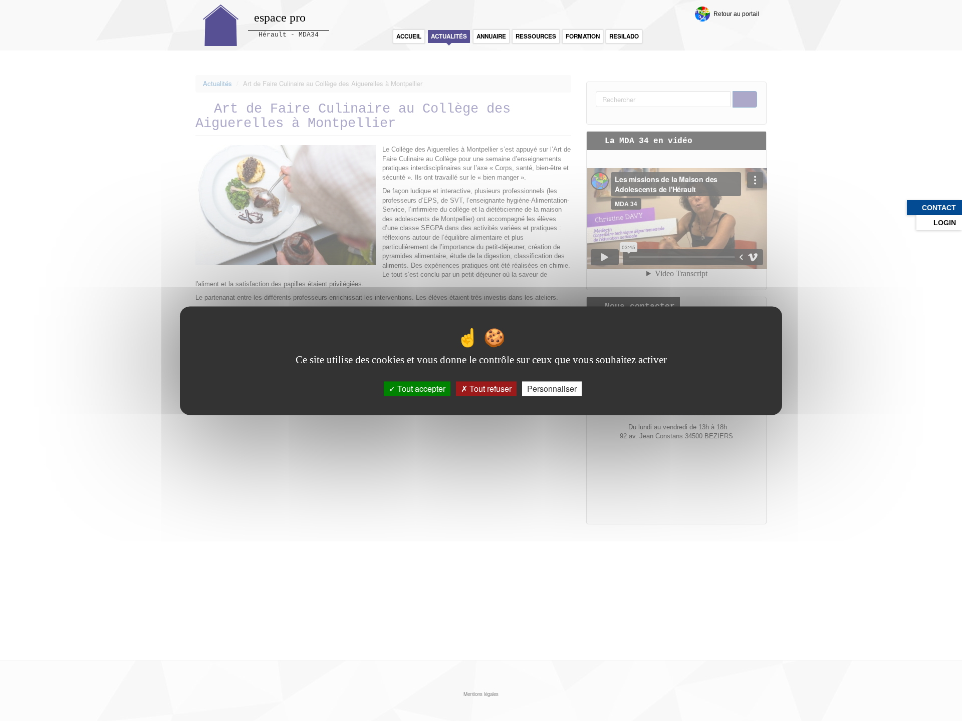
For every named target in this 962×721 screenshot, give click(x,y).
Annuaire (491, 36)
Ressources (536, 36)
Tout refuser (489, 388)
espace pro (280, 17)
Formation (583, 36)
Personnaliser (552, 388)
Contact (939, 208)
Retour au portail (736, 14)
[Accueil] (221, 25)
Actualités (449, 36)
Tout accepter (420, 388)
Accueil (408, 36)
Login (944, 223)
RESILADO (624, 36)
